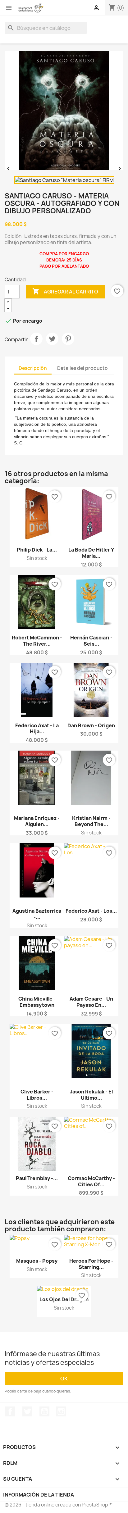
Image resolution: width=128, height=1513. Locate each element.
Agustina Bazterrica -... (36, 913)
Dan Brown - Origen (91, 725)
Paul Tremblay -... (37, 1178)
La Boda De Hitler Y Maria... (91, 552)
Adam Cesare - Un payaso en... (91, 1001)
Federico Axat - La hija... (37, 728)
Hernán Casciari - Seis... (91, 640)
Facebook (10, 1411)
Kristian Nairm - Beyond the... (91, 821)
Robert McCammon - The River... (37, 640)
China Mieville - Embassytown (37, 1001)
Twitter (27, 1411)
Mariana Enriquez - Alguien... (37, 821)
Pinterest (68, 339)
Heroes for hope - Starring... (91, 1263)
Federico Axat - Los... (91, 910)
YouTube (44, 1411)
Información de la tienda (38, 1494)
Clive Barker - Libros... (37, 1094)
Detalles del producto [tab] (82, 368)
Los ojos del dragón (64, 1299)
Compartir (36, 339)
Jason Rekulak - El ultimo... (91, 1094)
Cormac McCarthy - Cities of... (91, 1181)
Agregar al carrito (65, 291)
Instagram (61, 1411)
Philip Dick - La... (37, 549)
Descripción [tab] (33, 368)
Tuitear (52, 339)
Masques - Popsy (36, 1260)
